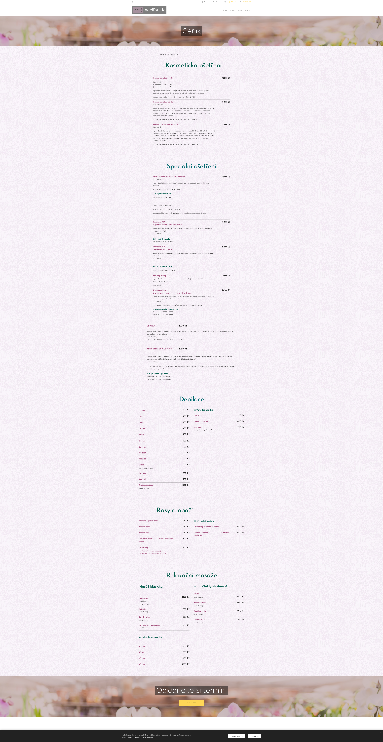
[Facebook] (132, 2)
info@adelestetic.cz (232, 2)
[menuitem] (225, 10)
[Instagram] (135, 2)
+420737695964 (246, 2)
